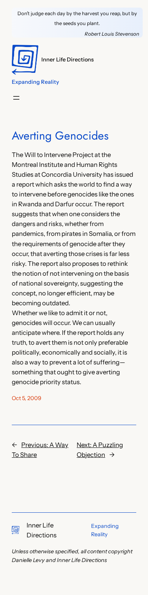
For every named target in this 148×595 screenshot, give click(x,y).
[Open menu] (16, 97)
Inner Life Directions (67, 59)
